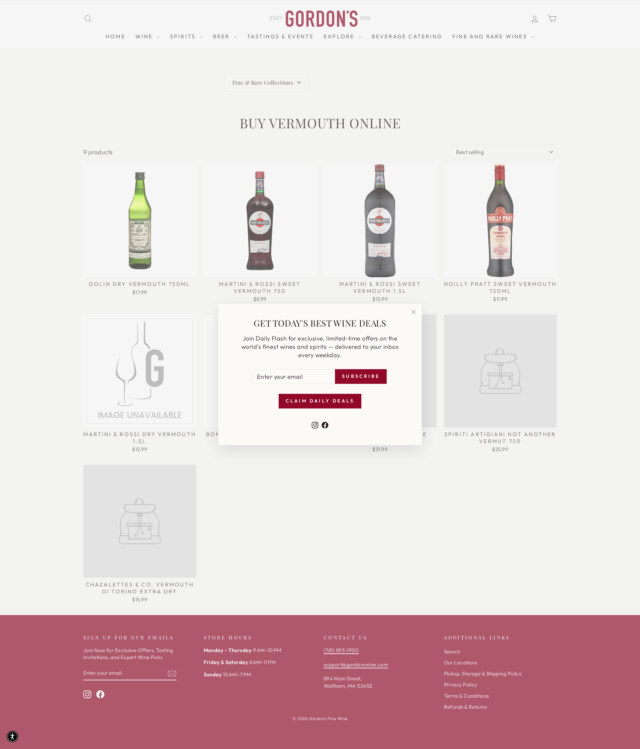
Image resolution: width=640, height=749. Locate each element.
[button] (12, 736)
